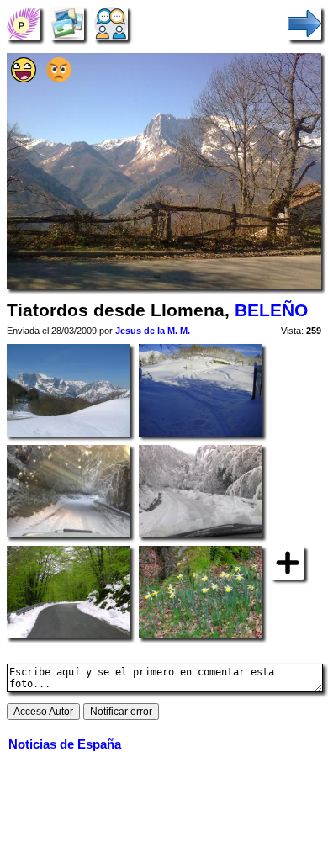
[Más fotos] (287, 561)
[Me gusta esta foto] (23, 78)
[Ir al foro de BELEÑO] (111, 23)
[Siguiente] (304, 23)
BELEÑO (271, 310)
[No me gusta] (58, 78)
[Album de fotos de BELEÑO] (67, 23)
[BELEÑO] (23, 23)
